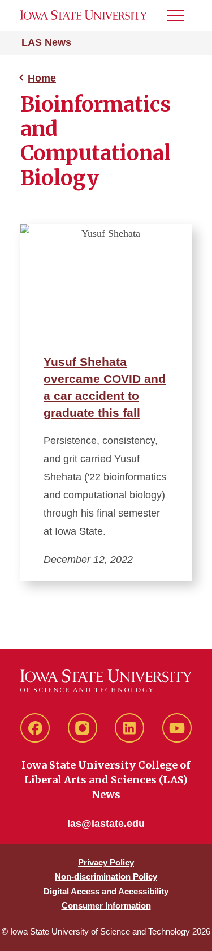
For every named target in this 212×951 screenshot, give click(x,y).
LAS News (46, 42)
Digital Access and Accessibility (106, 891)
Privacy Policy (106, 862)
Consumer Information (106, 905)
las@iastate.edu (106, 823)
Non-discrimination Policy (106, 876)
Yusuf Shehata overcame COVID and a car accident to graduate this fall (105, 387)
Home (42, 78)
